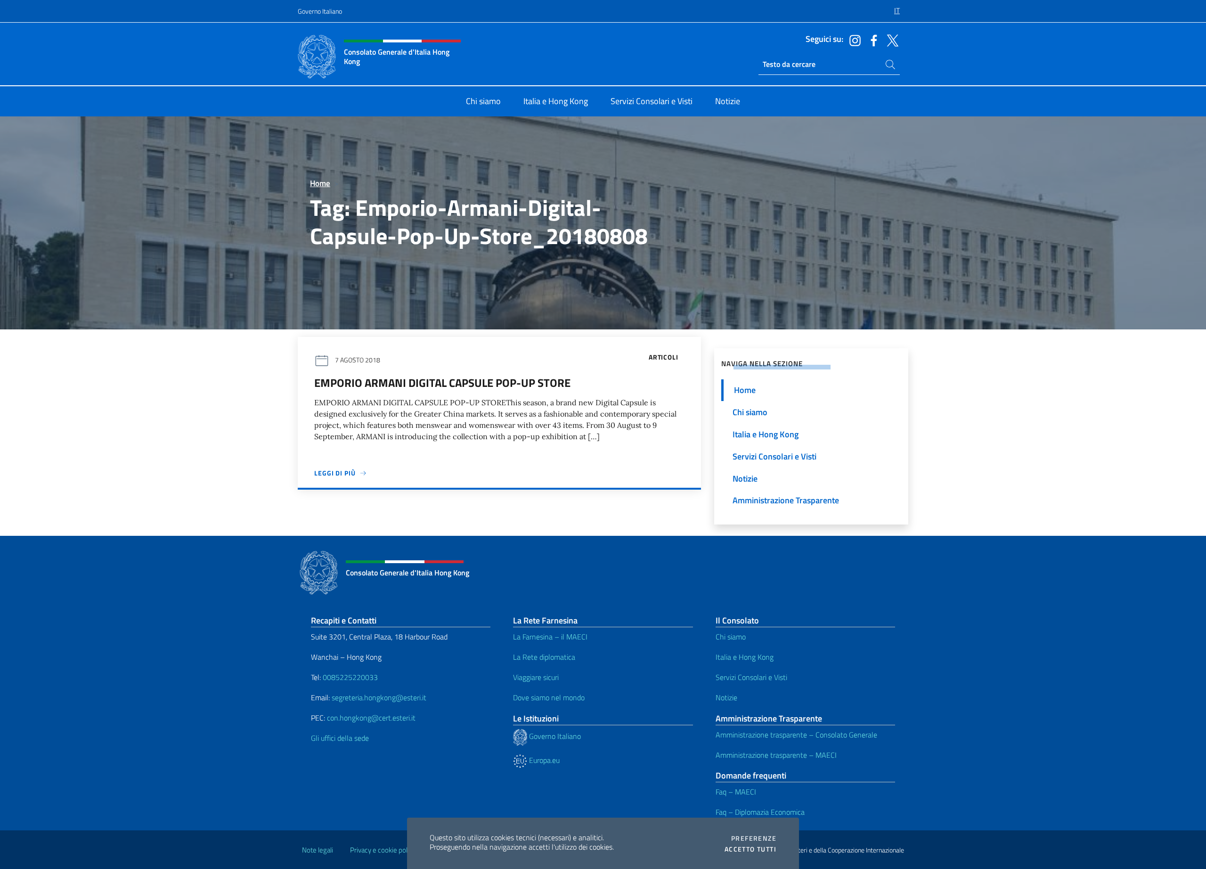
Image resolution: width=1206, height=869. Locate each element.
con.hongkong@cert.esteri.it (371, 717)
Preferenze (753, 838)
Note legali (317, 849)
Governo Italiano (320, 11)
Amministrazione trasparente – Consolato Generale (796, 734)
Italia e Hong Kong (745, 657)
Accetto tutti (750, 849)
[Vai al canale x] (890, 39)
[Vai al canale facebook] (871, 39)
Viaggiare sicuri (536, 677)
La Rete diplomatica (544, 657)
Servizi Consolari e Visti (751, 677)
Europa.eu (543, 760)
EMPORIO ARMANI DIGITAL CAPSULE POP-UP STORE (442, 382)
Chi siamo (731, 636)
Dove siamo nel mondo (549, 697)
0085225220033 (350, 677)
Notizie (726, 697)
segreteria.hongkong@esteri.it (379, 697)
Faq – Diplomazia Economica (760, 812)
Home (320, 183)
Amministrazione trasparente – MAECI (776, 755)
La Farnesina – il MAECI (550, 636)
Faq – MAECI (736, 791)
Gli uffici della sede (340, 738)
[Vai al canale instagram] (852, 39)
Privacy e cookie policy (383, 849)
